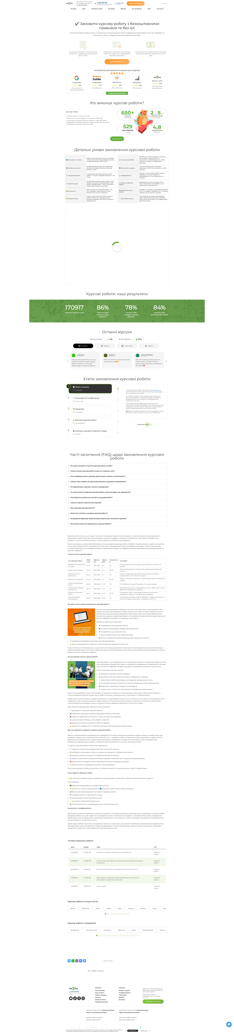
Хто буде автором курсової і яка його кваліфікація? (89, 487)
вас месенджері (156, 392)
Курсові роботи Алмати (94, 1017)
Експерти (111, 9)
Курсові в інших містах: (94, 1010)
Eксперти (122, 999)
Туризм (162, 930)
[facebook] (79, 998)
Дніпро (72, 908)
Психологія (107, 930)
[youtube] (71, 998)
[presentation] (68, 361)
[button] (105, 914)
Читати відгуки (117, 139)
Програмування (147, 930)
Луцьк (154, 908)
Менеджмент (74, 930)
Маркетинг (121, 930)
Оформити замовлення (135, 3)
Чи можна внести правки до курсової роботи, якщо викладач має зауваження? (100, 492)
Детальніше (143, 1030)
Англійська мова (91, 930)
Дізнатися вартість (117, 62)
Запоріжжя (85, 908)
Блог (149, 9)
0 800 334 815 (102, 2)
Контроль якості (100, 999)
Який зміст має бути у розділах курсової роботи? (89, 513)
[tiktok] (75, 998)
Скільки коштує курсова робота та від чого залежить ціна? (92, 471)
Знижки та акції (96, 9)
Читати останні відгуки (117, 93)
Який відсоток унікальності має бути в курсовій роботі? (91, 497)
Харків (109, 908)
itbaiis (143, 355)
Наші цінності (99, 993)
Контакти (160, 9)
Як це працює (137, 9)
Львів (119, 908)
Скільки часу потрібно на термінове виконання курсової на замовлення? (98, 481)
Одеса (98, 908)
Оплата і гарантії (124, 990)
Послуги (73, 9)
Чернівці (131, 908)
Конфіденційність (125, 993)
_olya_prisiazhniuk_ (115, 355)
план (112, 632)
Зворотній (120, 3)
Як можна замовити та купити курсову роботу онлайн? (91, 466)
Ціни (83, 9)
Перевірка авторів (101, 1002)
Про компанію (100, 990)
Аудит (134, 930)
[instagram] (83, 998)
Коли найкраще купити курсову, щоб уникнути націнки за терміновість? (97, 476)
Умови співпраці (100, 995)
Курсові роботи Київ (93, 1020)
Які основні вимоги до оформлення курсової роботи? (90, 524)
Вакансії (121, 997)
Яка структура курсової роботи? (82, 508)
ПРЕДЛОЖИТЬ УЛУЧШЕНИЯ (153, 1001)
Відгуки (123, 9)
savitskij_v (80, 355)
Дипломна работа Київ (127, 1020)
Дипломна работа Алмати (128, 1017)
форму (156, 390)
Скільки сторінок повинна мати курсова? (86, 503)
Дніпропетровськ (101, 1012)
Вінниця (143, 908)
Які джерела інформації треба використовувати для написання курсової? (98, 518)
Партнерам (123, 995)
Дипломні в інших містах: (127, 1010)
